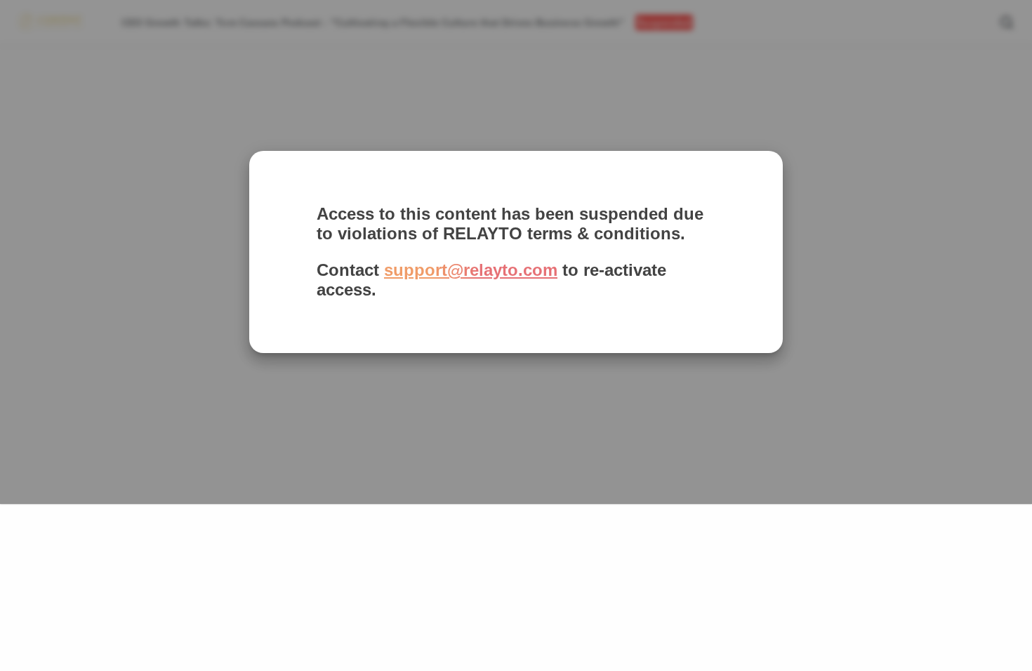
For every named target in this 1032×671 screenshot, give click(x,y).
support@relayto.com (470, 269)
